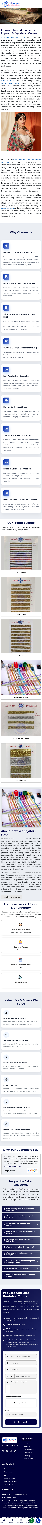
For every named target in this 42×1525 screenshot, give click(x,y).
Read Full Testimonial (12, 1166)
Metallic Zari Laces (10, 83)
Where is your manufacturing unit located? (19, 1217)
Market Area (28, 1459)
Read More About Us (12, 897)
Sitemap (27, 1456)
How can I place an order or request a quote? (20, 1275)
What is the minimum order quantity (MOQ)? (20, 1232)
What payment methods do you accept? (19, 1254)
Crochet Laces (8, 80)
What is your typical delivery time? (20, 1247)
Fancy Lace (8, 1472)
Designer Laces (9, 1478)
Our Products (29, 1449)
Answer (8, 1410)
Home (26, 1443)
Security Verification (13, 1396)
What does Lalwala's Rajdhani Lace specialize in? (20, 1209)
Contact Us (28, 1453)
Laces (6, 1475)
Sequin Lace (8, 1484)
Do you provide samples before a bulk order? (19, 1240)
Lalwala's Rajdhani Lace (13, 37)
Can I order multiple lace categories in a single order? (20, 1262)
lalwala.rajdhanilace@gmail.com (24, 1335)
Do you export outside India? (17, 1268)
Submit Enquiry (22, 1422)
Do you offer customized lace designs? (18, 1225)
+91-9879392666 (19, 1324)
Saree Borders (7, 208)
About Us (27, 1446)
